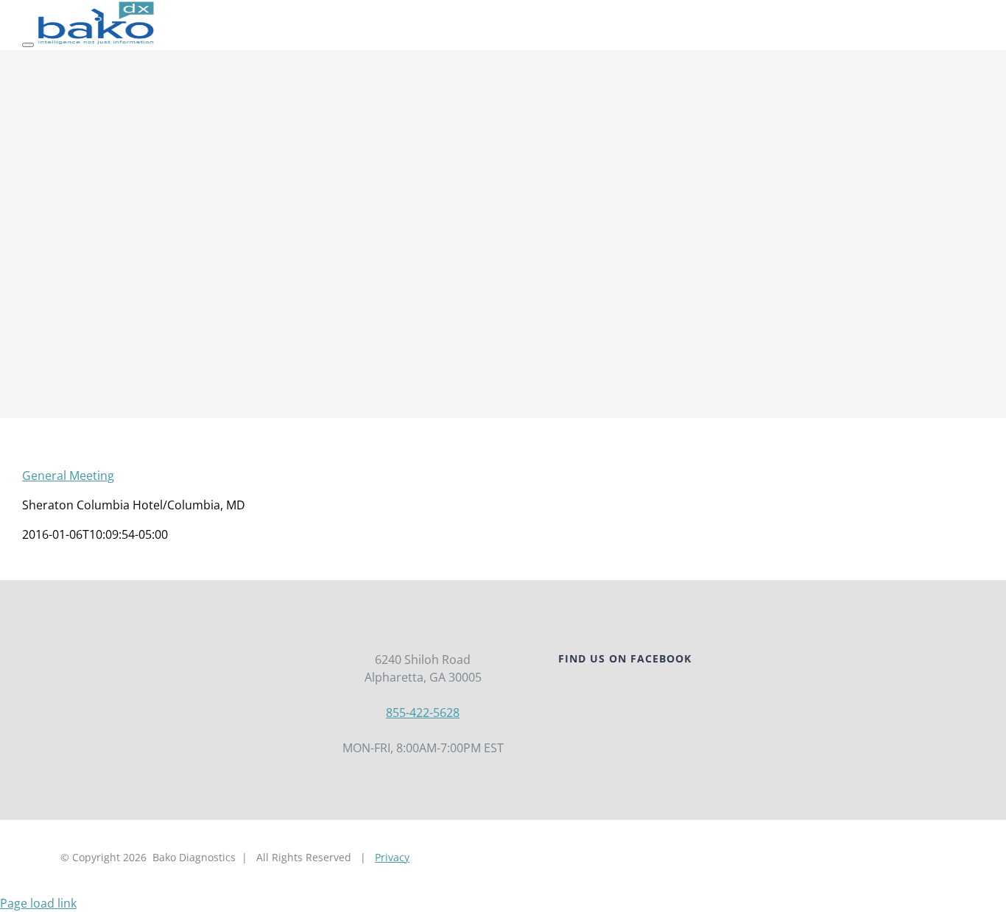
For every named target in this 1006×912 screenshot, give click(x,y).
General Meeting (68, 475)
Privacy (392, 857)
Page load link (38, 903)
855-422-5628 (423, 712)
